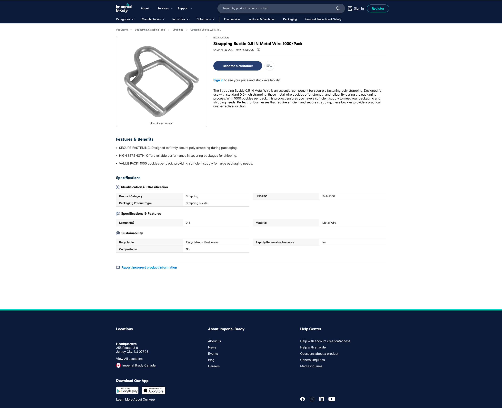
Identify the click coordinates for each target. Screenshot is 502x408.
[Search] (338, 8)
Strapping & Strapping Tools (150, 29)
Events (213, 354)
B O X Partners (221, 37)
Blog (211, 360)
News (212, 347)
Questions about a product (319, 354)
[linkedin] (321, 399)
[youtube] (331, 399)
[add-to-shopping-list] (269, 66)
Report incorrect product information (149, 267)
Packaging (122, 29)
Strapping (178, 29)
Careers (214, 366)
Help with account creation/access (325, 341)
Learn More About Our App (135, 399)
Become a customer (238, 66)
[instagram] (312, 399)
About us (214, 341)
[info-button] (258, 49)
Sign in (218, 80)
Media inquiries (311, 366)
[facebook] (302, 399)
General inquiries (312, 360)
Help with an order (313, 347)
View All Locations (129, 359)
